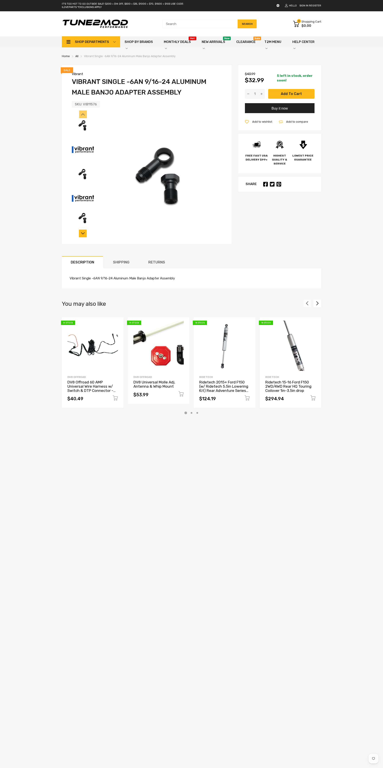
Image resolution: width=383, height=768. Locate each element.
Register (315, 5)
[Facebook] (265, 184)
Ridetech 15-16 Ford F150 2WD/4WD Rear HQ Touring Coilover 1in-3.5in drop (288, 386)
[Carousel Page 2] (191, 413)
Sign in (303, 5)
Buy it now (280, 108)
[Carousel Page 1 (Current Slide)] (185, 413)
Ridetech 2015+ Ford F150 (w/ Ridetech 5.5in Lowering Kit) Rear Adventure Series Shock (223, 388)
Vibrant (77, 74)
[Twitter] (272, 184)
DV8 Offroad (76, 377)
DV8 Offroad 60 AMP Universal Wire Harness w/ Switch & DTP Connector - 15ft (90, 388)
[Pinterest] (278, 184)
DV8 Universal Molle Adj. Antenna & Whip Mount (154, 384)
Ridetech (206, 377)
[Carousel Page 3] (197, 413)
